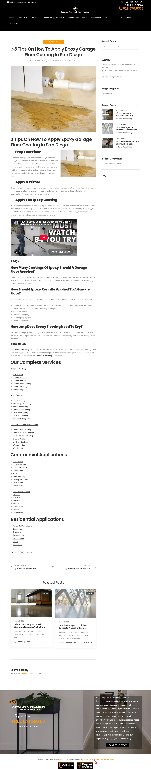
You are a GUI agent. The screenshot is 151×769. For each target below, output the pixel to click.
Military (16, 503)
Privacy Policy (88, 760)
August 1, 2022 (49, 42)
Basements (17, 529)
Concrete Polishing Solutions (25, 349)
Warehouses (18, 513)
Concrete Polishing (18, 369)
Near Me (105, 93)
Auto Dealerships (20, 464)
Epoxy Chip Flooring (20, 406)
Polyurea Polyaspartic (21, 419)
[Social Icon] (12, 552)
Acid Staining (18, 374)
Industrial (16, 500)
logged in (23, 673)
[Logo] (28, 700)
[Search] (76, 28)
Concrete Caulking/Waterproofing (24, 424)
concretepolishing (125, 119)
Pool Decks (17, 544)
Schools (16, 509)
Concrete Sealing (20, 386)
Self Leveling (18, 389)
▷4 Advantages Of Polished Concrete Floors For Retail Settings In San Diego (127, 131)
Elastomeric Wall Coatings (23, 433)
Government (18, 470)
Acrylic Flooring (19, 400)
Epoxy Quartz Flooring (21, 409)
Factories (16, 494)
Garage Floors (18, 535)
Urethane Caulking (20, 442)
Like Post (57, 60)
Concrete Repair (19, 380)
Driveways (17, 532)
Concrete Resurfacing (22, 383)
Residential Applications (22, 526)
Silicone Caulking (20, 439)
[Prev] (136, 105)
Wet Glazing (18, 448)
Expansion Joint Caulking (23, 436)
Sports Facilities (19, 486)
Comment (72, 60)
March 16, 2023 (121, 125)
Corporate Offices (20, 467)
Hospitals (16, 497)
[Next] (138, 105)
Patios (15, 541)
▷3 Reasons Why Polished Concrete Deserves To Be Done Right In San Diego (125, 117)
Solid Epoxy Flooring (20, 413)
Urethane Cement (20, 416)
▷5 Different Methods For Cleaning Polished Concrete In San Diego (127, 144)
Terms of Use (100, 760)
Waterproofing (19, 445)
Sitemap (110, 760)
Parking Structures (20, 480)
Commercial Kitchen (21, 491)
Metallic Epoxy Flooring (22, 403)
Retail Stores (18, 483)
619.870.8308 (132, 8)
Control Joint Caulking (22, 430)
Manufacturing (19, 476)
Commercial (18, 461)
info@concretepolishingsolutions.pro (22, 2)
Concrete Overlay (20, 377)
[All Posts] (53, 567)
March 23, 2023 (121, 111)
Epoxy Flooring (16, 395)
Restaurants (18, 506)
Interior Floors (18, 538)
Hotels (15, 473)
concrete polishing (44, 355)
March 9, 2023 (121, 139)
